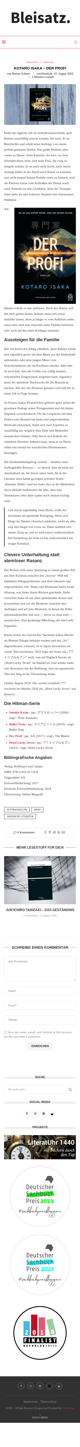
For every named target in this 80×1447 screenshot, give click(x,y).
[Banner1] (40, 1147)
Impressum (31, 1401)
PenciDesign (68, 1408)
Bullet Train (17, 724)
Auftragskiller (17, 809)
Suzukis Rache (19, 712)
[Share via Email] (63, 833)
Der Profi (15, 736)
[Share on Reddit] (54, 833)
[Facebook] (21, 1386)
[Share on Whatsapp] (58, 833)
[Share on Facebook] (45, 833)
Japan (37, 809)
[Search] (76, 42)
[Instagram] (30, 1386)
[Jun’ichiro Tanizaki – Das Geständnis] (40, 880)
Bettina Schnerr (21, 73)
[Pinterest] (40, 1386)
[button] (40, 924)
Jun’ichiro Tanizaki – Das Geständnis (40, 910)
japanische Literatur (20, 816)
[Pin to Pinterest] (49, 833)
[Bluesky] (49, 1386)
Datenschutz (48, 1401)
